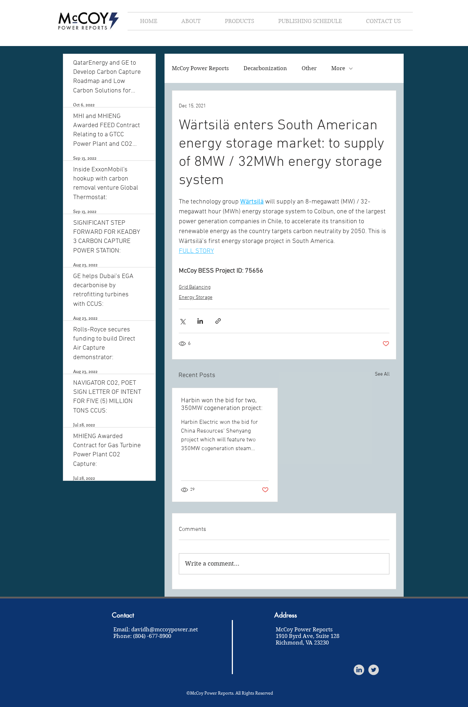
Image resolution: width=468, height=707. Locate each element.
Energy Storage (195, 297)
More (338, 68)
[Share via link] (218, 321)
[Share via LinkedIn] (200, 321)
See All (382, 374)
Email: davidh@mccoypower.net (155, 629)
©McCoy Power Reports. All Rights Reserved (229, 693)
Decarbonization (265, 68)
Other (309, 68)
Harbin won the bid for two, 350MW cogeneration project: (222, 404)
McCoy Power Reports (200, 68)
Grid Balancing (195, 287)
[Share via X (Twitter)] (182, 321)
